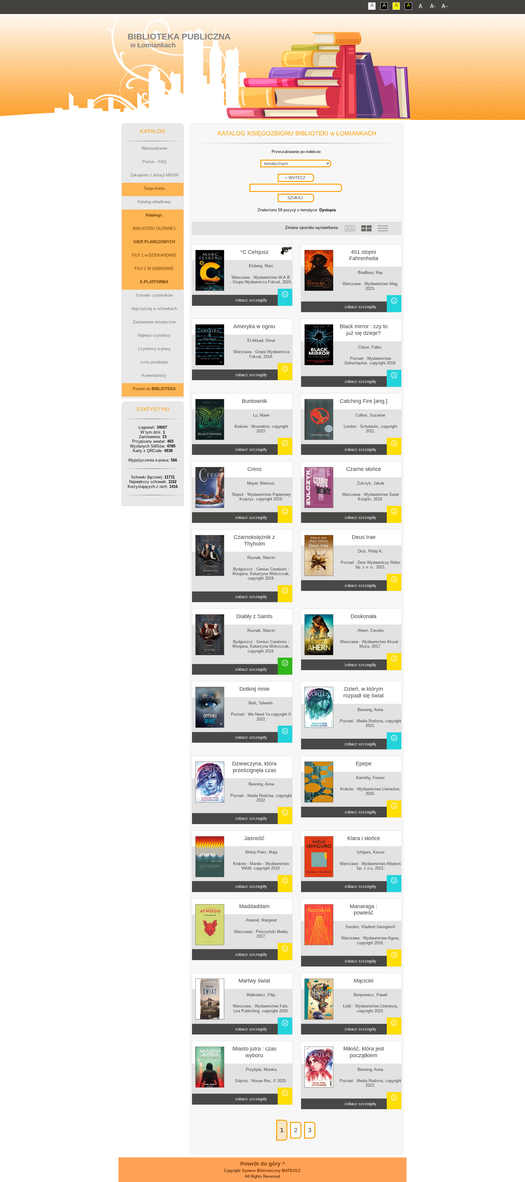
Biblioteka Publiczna (179, 36)
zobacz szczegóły (251, 300)
